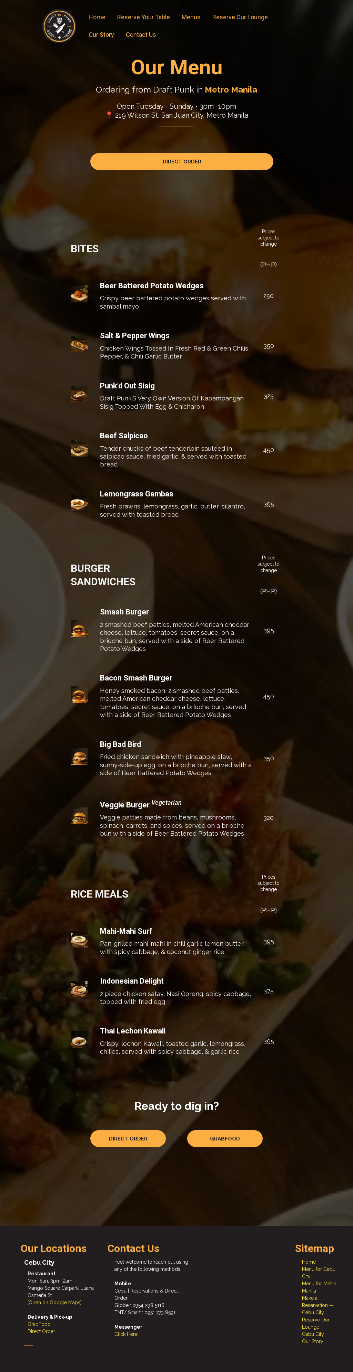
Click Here (126, 1334)
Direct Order (41, 1331)
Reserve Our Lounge (240, 17)
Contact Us (141, 34)
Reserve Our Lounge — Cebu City (316, 1327)
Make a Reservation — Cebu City (318, 1305)
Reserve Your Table (143, 17)
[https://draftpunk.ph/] (59, 26)
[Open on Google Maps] (54, 1302)
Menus (191, 17)
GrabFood (39, 1324)
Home (97, 17)
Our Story (101, 34)
